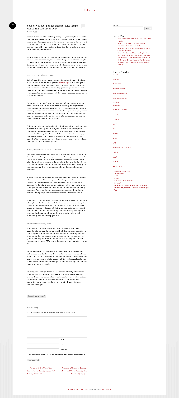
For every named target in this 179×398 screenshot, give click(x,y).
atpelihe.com (89, 10)
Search (115, 25)
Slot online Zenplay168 (122, 171)
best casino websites (120, 110)
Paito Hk (115, 152)
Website (64, 350)
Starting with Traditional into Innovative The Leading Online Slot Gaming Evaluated (41, 370)
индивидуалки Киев (119, 88)
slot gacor (116, 74)
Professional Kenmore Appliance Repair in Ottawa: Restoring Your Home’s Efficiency (74, 370)
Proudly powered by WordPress (77, 389)
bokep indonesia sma (120, 93)
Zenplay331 (118, 183)
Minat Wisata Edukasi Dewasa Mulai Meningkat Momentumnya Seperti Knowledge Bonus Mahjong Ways (131, 187)
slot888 (116, 176)
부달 (114, 143)
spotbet (115, 162)
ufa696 (115, 138)
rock (35, 31)
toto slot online (119, 173)
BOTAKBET (116, 119)
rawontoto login (64, 83)
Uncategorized (40, 296)
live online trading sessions (123, 181)
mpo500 (115, 157)
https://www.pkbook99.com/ (122, 147)
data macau (117, 84)
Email (63, 344)
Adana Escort (117, 166)
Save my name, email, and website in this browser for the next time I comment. (57, 355)
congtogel (116, 79)
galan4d (115, 133)
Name (63, 339)
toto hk (115, 124)
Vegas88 (116, 103)
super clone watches (120, 98)
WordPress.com (106, 389)
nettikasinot (116, 105)
